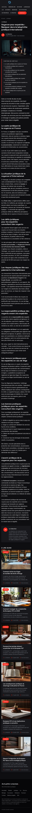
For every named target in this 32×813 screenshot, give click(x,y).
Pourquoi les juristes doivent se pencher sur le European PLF (13, 647)
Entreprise (5, 12)
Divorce (7, 9)
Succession (23, 9)
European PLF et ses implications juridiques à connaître (14, 722)
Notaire (19, 6)
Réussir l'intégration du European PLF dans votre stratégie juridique (14, 759)
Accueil (4, 6)
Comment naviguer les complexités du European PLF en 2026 (14, 610)
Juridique (27, 6)
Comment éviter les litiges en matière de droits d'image (12, 572)
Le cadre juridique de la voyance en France (16, 64)
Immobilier (12, 6)
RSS (18, 795)
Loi (3, 9)
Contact (22, 12)
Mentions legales (11, 795)
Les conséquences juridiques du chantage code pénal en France (13, 685)
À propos (13, 12)
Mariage (14, 9)
